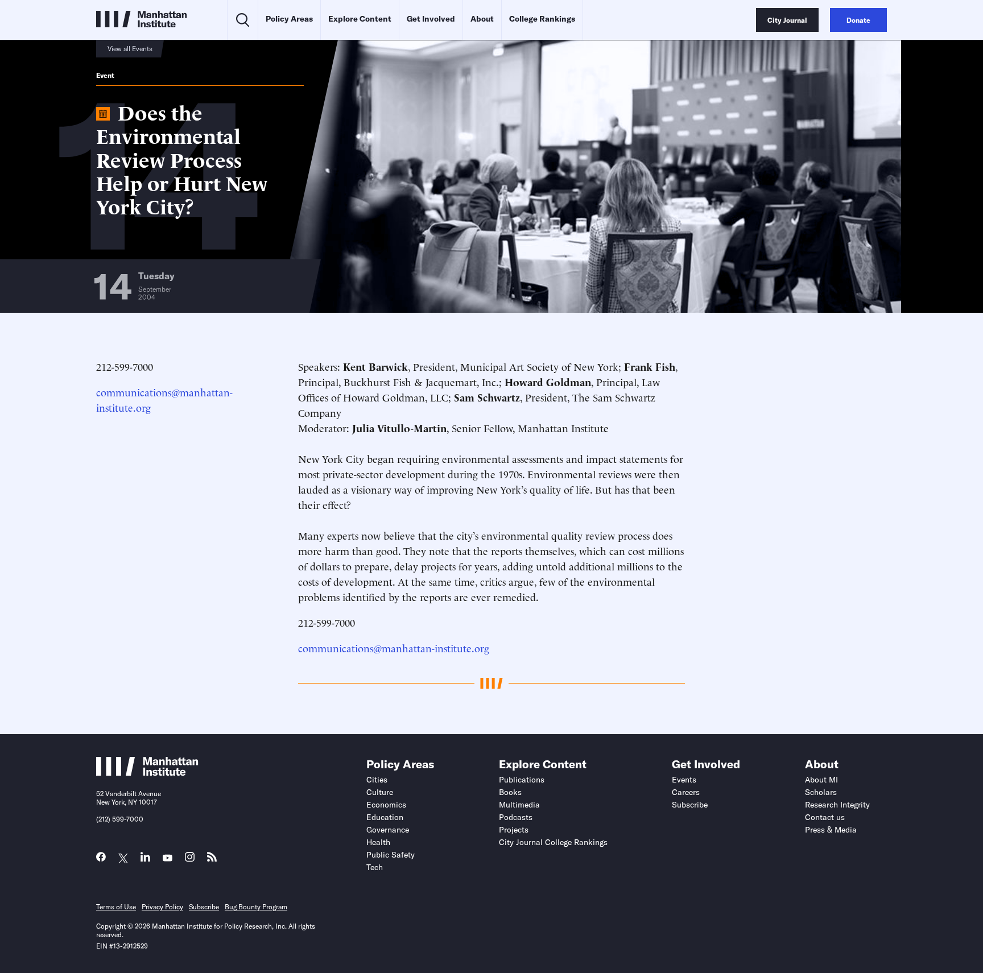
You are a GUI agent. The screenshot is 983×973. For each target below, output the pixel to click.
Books (510, 792)
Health (378, 842)
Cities (376, 780)
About (482, 19)
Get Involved (431, 19)
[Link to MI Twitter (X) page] (123, 858)
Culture (379, 792)
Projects (513, 830)
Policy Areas (289, 19)
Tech (374, 867)
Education (384, 817)
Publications (521, 780)
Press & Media (831, 830)
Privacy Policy (162, 906)
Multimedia (519, 805)
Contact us (825, 817)
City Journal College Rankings (553, 842)
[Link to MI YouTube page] (167, 858)
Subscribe (690, 805)
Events (684, 780)
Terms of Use (116, 906)
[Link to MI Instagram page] (190, 860)
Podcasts (515, 817)
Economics (386, 805)
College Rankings (542, 19)
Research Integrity (837, 805)
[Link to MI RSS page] (212, 859)
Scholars (821, 792)
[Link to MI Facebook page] (101, 859)
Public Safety (390, 855)
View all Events (130, 48)
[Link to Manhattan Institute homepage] (147, 772)
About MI (821, 780)
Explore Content (359, 19)
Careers (686, 792)
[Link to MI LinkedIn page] (145, 859)
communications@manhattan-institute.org (393, 647)
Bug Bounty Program (256, 906)
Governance (387, 830)
